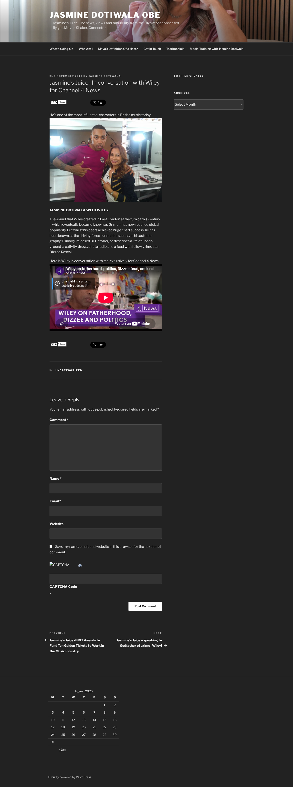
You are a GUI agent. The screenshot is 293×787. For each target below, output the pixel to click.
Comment (59, 420)
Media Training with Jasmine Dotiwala (216, 49)
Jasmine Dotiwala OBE (105, 15)
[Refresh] (80, 565)
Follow (61, 102)
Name (56, 478)
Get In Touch (152, 49)
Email (55, 501)
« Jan (62, 749)
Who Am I (86, 49)
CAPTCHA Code (63, 587)
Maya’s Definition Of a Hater (118, 49)
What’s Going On (61, 49)
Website (56, 524)
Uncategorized (69, 370)
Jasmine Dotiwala (105, 76)
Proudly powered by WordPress (69, 777)
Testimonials (175, 49)
